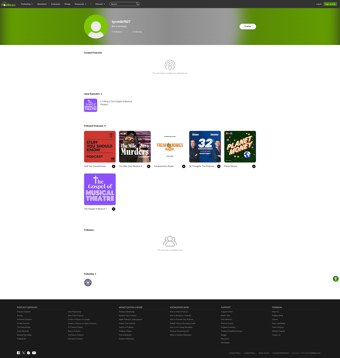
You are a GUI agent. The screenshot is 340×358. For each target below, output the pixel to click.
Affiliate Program (278, 331)
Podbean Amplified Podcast (231, 331)
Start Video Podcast (76, 316)
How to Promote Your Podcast (181, 319)
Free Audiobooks (125, 335)
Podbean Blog (277, 316)
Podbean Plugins (125, 331)
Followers (117, 32)
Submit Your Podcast (127, 323)
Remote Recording (24, 335)
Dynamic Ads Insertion (127, 316)
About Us (275, 312)
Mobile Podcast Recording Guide (182, 323)
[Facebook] (18, 352)
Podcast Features (24, 312)
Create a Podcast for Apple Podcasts (82, 323)
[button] (27, 4)
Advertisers (42, 4)
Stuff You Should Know (95, 166)
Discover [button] (99, 4)
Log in (319, 4)
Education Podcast (75, 339)
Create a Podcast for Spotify (79, 319)
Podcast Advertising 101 (179, 331)
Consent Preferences (281, 353)
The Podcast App (23, 327)
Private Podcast (23, 323)
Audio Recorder (23, 331)
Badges (224, 335)
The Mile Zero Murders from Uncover (131, 166)
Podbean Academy (228, 327)
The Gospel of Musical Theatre (96, 209)
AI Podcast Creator (75, 327)
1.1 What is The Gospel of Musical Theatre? (116, 103)
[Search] (138, 4)
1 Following (137, 32)
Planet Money (230, 166)
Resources (225, 339)
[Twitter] (23, 352)
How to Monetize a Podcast (180, 316)
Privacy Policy (235, 353)
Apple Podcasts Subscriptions (130, 319)
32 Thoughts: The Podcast (201, 166)
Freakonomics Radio (164, 166)
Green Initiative (278, 327)
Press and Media (278, 323)
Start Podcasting (74, 312)
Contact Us (276, 335)
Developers (225, 343)
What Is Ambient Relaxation (180, 335)
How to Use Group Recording (181, 327)
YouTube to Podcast (76, 335)
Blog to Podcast (74, 331)
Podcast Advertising (126, 312)
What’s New (225, 316)
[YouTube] (34, 352)
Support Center (227, 312)
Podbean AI (21, 339)
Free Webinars (226, 319)
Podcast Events (227, 323)
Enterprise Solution (24, 319)
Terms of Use (264, 353)
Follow (248, 26)
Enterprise (55, 4)
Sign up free (330, 4)
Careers (275, 319)
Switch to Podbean (126, 327)
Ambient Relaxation (126, 339)
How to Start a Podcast (179, 312)
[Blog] (28, 352)
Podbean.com (315, 353)
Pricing (67, 4)
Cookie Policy (249, 353)
